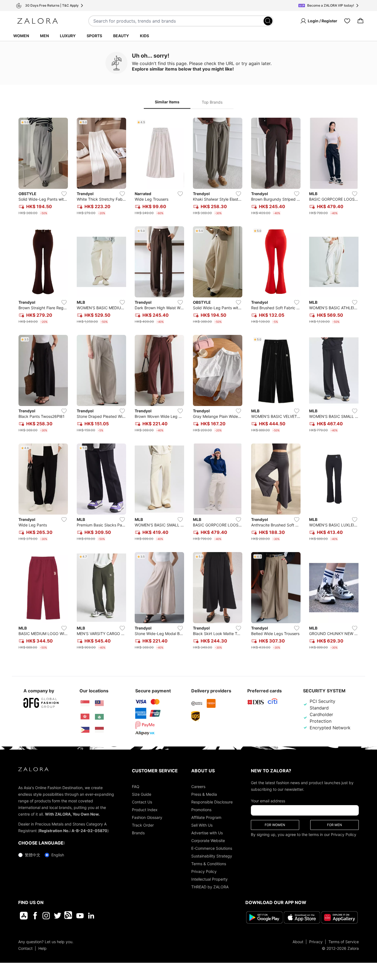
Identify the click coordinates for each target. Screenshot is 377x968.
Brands (138, 832)
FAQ (135, 786)
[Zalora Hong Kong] (85, 716)
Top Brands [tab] (212, 102)
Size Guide (141, 794)
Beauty (121, 35)
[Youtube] (80, 915)
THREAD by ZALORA (210, 886)
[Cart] (360, 21)
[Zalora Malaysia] (99, 703)
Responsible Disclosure (212, 802)
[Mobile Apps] (23, 915)
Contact (25, 948)
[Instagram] (46, 915)
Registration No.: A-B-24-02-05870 (73, 830)
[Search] (268, 21)
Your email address (268, 800)
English (57, 855)
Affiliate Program (206, 817)
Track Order (143, 825)
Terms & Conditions (208, 863)
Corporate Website (208, 840)
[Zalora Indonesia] (99, 729)
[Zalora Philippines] (85, 729)
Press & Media (204, 794)
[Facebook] (35, 915)
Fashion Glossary (147, 817)
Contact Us (142, 802)
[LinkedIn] (91, 915)
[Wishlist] (347, 21)
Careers (198, 786)
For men (334, 825)
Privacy (316, 941)
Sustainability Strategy (211, 856)
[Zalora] (37, 21)
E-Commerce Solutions (211, 848)
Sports (94, 35)
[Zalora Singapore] (85, 703)
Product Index (145, 809)
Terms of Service (343, 941)
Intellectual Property (209, 879)
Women (21, 35)
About (298, 941)
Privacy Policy (204, 871)
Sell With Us (202, 825)
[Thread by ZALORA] (68, 915)
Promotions (201, 809)
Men (44, 35)
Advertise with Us (207, 832)
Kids (144, 35)
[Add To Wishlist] (64, 194)
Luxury (68, 35)
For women (275, 825)
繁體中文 (32, 855)
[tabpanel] (188, 385)
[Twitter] (57, 915)
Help (42, 948)
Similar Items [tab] (167, 102)
